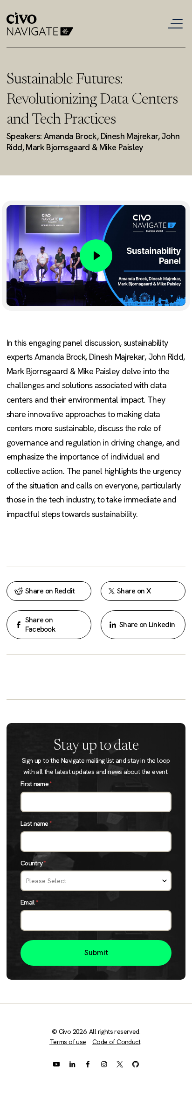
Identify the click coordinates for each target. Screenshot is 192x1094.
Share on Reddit (50, 591)
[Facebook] (88, 1064)
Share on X (134, 591)
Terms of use (67, 1042)
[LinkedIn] (72, 1064)
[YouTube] (56, 1064)
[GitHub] (135, 1064)
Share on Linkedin (147, 624)
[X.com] (120, 1064)
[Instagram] (104, 1064)
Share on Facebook (40, 624)
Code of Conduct (116, 1042)
